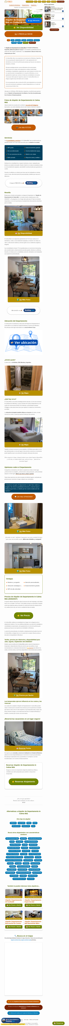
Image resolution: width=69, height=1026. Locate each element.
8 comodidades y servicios (13, 140)
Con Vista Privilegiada (34, 853)
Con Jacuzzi (19, 841)
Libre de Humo (33, 844)
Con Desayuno (14, 875)
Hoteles (35, 1)
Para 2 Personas (37, 872)
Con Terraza (31, 878)
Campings (44, 1)
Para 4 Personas (33, 875)
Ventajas (14, 42)
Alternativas (32, 42)
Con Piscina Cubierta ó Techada (14, 857)
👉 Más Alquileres (60, 1)
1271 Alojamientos (29, 1)
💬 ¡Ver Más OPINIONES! (24, 497)
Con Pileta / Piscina (15, 844)
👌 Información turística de (23, 1013)
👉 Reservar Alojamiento (23, 782)
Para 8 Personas (28, 860)
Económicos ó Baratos (14, 850)
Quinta (35, 822)
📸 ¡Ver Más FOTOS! (23, 127)
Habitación (13, 822)
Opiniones (36, 40)
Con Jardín (18, 863)
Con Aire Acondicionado (23, 866)
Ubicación (30, 40)
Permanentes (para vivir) (19, 878)
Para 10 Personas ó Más (12, 838)
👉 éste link (30, 648)
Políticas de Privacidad (33, 1019)
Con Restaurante (10, 872)
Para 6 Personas (29, 857)
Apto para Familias (34, 847)
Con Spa (25, 844)
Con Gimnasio (26, 850)
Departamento (25, 826)
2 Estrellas (10, 863)
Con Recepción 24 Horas (35, 838)
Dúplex (29, 822)
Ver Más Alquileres (54, 29)
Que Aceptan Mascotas (13, 847)
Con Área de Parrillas (34, 869)
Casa (33, 826)
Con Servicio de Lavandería (23, 872)
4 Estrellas (12, 866)
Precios (20, 42)
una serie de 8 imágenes (32, 105)
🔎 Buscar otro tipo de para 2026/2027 (23, 1007)
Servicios (18, 40)
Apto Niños (23, 838)
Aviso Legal (26, 1019)
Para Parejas (38, 860)
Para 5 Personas (35, 863)
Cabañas (48, 1)
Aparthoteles (53, 1)
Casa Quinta (22, 822)
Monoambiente (16, 826)
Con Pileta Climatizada (12, 853)
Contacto (21, 1020)
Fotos (12, 40)
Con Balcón (23, 875)
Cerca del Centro (22, 869)
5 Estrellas (34, 866)
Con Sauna (24, 847)
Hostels (39, 1)
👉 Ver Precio (23, 615)
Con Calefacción (12, 869)
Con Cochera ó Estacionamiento (13, 860)
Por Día (12, 841)
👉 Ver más (23, 1001)
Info (8, 40)
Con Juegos (24, 853)
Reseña (24, 40)
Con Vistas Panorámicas (31, 841)
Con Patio (38, 857)
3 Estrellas (26, 863)
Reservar (25, 42)
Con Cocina (35, 850)
